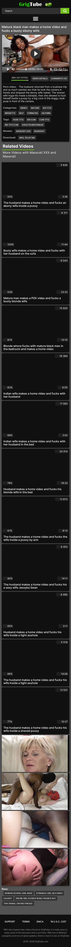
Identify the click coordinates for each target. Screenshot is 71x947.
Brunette (10, 113)
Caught (8, 898)
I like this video (4, 78)
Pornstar (32, 113)
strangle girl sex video (49, 893)
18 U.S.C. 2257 (58, 921)
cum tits (44, 119)
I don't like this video (8, 78)
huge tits (18, 119)
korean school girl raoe (18, 893)
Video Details (40, 78)
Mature (35, 108)
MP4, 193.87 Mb (27, 137)
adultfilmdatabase (32, 125)
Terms (26, 921)
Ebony (24, 108)
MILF (21, 113)
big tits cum (11, 125)
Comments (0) (59, 78)
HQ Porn (46, 113)
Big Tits (47, 108)
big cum (31, 119)
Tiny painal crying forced (18, 903)
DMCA (40, 921)
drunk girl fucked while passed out (36, 898)
